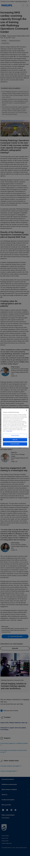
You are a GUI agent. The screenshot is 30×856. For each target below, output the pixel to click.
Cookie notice (9, 431)
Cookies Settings (15, 435)
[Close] (26, 410)
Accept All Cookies (15, 443)
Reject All (15, 439)
